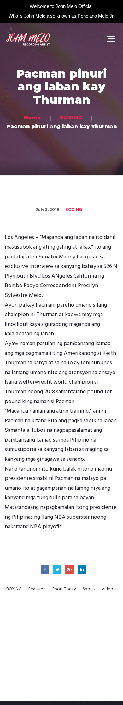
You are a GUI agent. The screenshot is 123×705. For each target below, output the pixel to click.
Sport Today (64, 589)
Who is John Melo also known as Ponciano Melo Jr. (61, 16)
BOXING (73, 209)
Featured (37, 589)
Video (107, 589)
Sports (89, 589)
